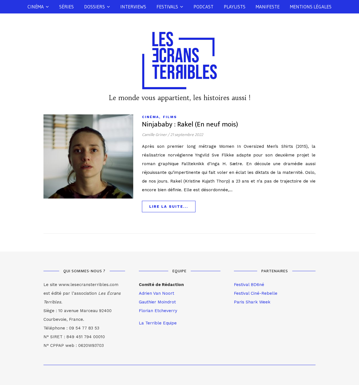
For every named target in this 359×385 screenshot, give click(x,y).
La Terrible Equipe (158, 323)
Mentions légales (311, 7)
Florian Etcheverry (158, 310)
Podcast (203, 7)
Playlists (234, 7)
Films (170, 117)
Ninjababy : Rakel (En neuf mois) (190, 124)
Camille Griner (154, 134)
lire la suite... (168, 206)
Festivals (167, 7)
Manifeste (268, 7)
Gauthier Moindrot (157, 302)
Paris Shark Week (252, 302)
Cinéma (35, 7)
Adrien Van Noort (156, 293)
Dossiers (94, 7)
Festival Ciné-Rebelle (255, 293)
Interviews (133, 7)
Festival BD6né (249, 284)
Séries (66, 7)
